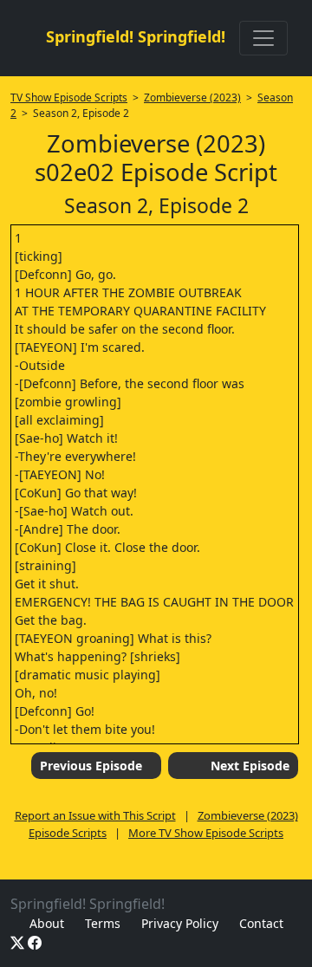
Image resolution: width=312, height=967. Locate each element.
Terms (102, 923)
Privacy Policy (179, 923)
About (46, 923)
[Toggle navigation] (263, 38)
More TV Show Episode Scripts (205, 832)
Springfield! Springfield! (135, 36)
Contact (261, 923)
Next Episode (250, 765)
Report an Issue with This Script (95, 815)
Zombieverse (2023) (192, 97)
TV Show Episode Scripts (68, 97)
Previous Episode (91, 765)
